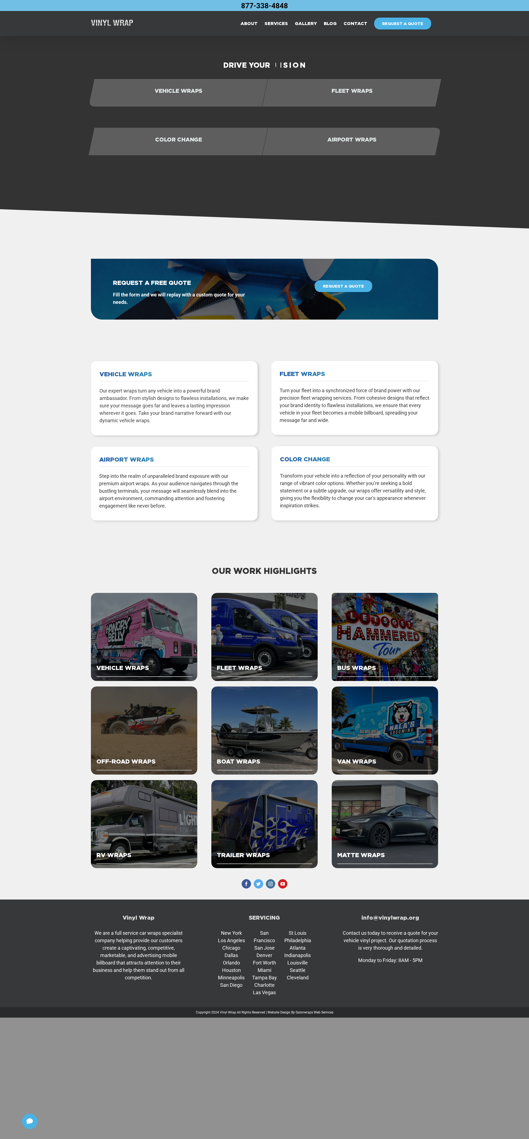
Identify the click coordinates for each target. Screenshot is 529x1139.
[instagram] (270, 884)
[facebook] (246, 884)
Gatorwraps (304, 1012)
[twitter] (258, 884)
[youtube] (282, 884)
